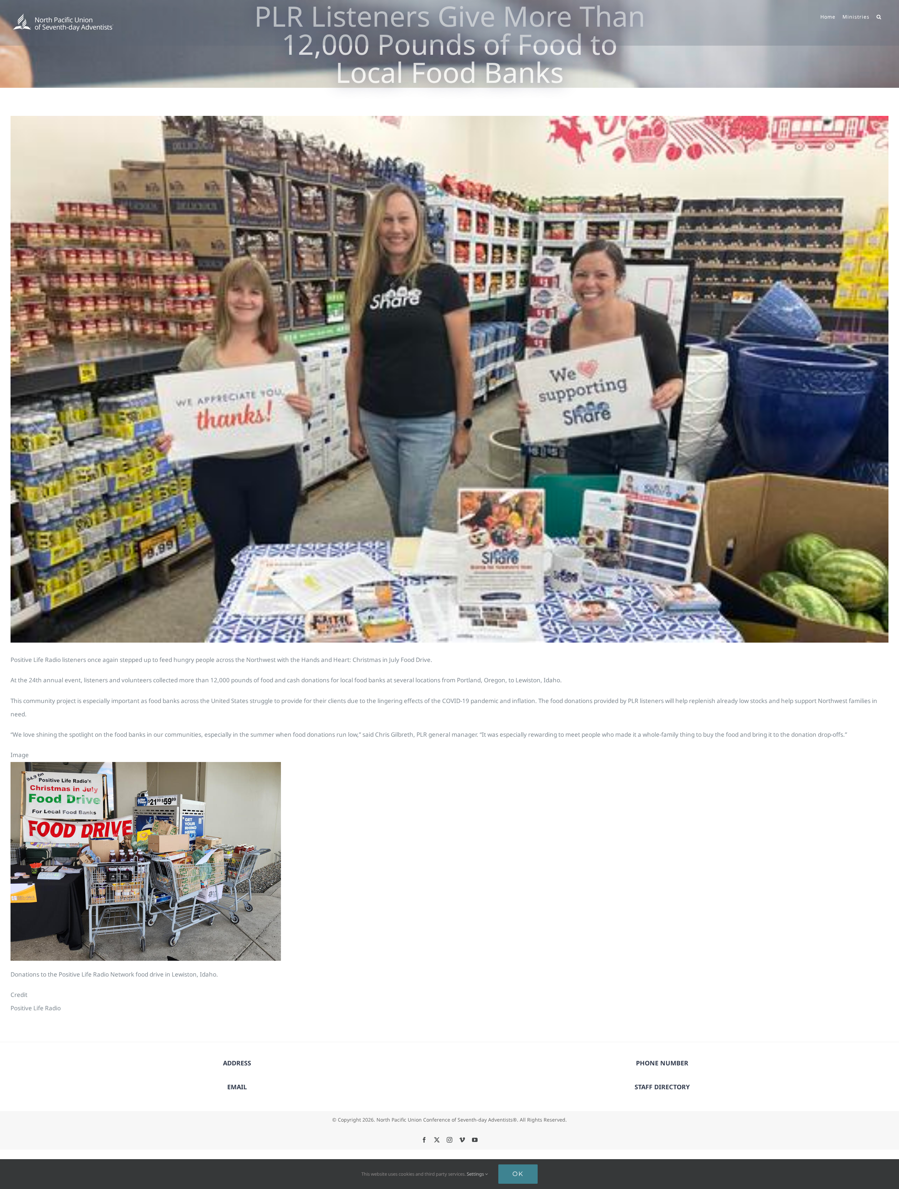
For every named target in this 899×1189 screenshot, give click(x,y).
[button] (879, 16)
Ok (518, 1174)
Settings (476, 1174)
